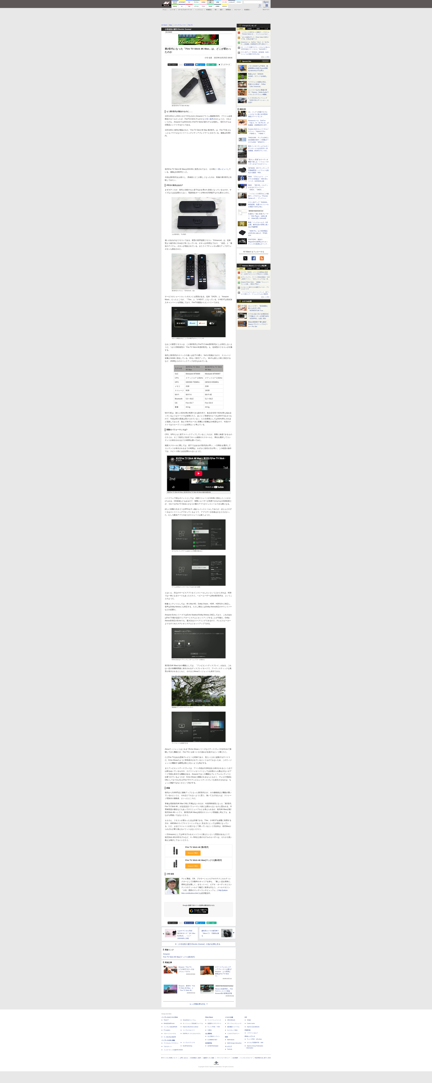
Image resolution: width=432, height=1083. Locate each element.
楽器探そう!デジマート (214, 1023)
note (213, 64)
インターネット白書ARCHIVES (173, 1050)
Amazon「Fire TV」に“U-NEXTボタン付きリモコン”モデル (186, 969)
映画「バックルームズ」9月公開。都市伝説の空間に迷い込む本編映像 (258, 224)
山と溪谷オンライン (214, 1036)
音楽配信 (247, 9)
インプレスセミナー (189, 1030)
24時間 (249, 28)
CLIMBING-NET (212, 1040)
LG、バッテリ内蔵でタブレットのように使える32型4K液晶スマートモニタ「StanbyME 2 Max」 (255, 49)
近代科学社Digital (213, 1046)
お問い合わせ (184, 1058)
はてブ (202, 64)
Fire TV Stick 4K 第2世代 (196, 847)
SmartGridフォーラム (189, 1020)
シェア (190, 64)
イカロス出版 (229, 1017)
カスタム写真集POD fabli (255, 1042)
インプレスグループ (246, 1058)
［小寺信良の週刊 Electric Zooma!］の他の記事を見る (198, 944)
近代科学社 (208, 1043)
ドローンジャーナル (170, 1033)
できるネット (168, 1046)
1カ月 (266, 28)
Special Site (246, 61)
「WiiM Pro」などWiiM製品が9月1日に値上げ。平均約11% (258, 233)
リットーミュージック (214, 1020)
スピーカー (237, 9)
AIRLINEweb (231, 1020)
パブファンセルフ (252, 1033)
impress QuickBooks (253, 1027)
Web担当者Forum (169, 1023)
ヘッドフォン (199, 9)
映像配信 (209, 9)
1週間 (258, 28)
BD (216, 9)
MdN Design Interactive (234, 1043)
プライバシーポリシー (223, 1058)
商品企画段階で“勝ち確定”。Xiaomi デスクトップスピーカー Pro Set (258, 324)
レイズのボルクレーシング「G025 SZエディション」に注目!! (258, 100)
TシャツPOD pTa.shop (254, 1039)
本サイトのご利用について (169, 1058)
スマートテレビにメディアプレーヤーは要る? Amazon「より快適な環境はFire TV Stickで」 (223, 971)
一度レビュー (221, 169)
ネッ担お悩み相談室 (170, 1037)
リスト (181, 64)
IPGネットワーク (250, 1036)
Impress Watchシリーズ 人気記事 (254, 266)
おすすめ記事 (247, 301)
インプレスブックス (189, 1042)
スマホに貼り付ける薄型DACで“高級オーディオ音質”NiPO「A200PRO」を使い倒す (258, 316)
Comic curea (251, 1023)
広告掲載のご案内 (195, 1058)
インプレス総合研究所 (170, 1027)
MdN (226, 1037)
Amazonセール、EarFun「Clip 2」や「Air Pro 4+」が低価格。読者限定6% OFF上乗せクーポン (255, 44)
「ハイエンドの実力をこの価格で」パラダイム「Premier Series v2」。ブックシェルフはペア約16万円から (255, 34)
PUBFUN (247, 1030)
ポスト (174, 64)
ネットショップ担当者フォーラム (193, 1023)
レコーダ (172, 9)
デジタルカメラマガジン (171, 1043)
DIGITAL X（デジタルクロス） (192, 1033)
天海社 (249, 1020)
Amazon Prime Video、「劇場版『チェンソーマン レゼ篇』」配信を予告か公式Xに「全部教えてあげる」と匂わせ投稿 (255, 284)
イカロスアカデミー (233, 1033)
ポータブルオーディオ (185, 9)
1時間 (241, 28)
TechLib (229, 1049)
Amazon (166, 954)
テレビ (165, 9)
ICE (246, 1017)
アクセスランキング (249, 26)
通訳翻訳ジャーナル (233, 1027)
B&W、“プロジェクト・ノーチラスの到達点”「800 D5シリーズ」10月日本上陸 (258, 179)
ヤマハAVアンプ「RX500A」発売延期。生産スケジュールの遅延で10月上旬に (258, 204)
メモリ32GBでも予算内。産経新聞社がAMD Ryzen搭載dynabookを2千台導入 (258, 68)
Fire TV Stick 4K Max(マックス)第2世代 (203, 860)
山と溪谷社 (208, 1033)
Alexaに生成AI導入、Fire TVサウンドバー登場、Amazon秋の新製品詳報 (224, 991)
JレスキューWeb (232, 1030)
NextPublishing (187, 1046)
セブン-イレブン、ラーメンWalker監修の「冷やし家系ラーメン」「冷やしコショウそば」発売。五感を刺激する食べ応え (255, 279)
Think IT (166, 1020)
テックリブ (228, 1046)
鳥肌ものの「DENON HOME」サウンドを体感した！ (257, 76)
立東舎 (210, 1030)
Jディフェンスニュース (234, 1023)
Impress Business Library (190, 1027)
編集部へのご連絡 (208, 1058)
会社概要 (235, 1058)
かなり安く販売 (207, 119)
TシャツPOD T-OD (214, 1027)
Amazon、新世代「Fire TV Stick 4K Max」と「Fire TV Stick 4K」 (187, 988)
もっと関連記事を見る (197, 1004)
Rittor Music (209, 1017)
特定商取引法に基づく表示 (263, 1058)
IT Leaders (167, 1030)
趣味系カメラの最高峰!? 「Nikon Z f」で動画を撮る (210, 933)
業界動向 (228, 9)
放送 (221, 9)
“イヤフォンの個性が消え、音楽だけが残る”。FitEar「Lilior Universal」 (258, 84)
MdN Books (230, 1040)
